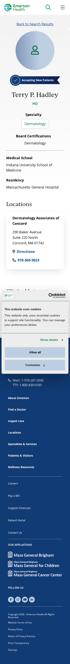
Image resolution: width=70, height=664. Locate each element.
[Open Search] (48, 7)
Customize (32, 365)
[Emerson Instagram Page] (18, 600)
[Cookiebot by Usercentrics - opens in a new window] (49, 295)
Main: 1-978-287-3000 (28, 380)
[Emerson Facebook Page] (11, 600)
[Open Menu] (62, 7)
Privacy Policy (15, 629)
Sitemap (12, 650)
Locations (14, 432)
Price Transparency (18, 643)
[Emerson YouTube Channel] (25, 600)
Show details (49, 339)
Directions (26, 251)
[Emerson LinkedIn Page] (32, 600)
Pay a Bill (14, 496)
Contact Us (15, 532)
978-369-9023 (28, 260)
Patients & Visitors (20, 455)
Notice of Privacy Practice (21, 636)
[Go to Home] (16, 7)
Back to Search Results (35, 24)
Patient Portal (16, 520)
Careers (13, 483)
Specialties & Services (22, 444)
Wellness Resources (21, 467)
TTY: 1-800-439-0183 (27, 385)
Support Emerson (19, 508)
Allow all (35, 352)
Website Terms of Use (20, 622)
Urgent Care (16, 421)
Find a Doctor (17, 409)
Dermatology (35, 123)
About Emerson (18, 398)
